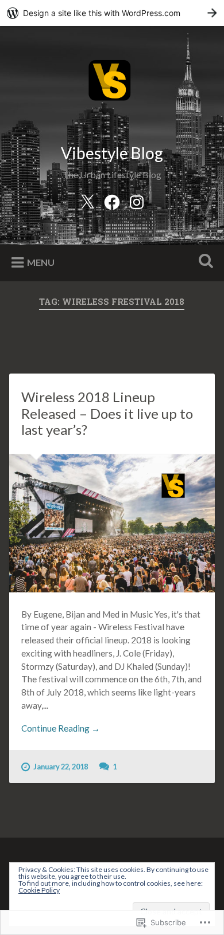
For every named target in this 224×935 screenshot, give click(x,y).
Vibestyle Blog (112, 153)
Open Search (204, 262)
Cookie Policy (39, 890)
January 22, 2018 (60, 766)
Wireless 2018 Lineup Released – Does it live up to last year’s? (107, 413)
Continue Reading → (60, 728)
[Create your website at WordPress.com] (112, 13)
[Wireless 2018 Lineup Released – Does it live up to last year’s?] (112, 523)
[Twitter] (87, 200)
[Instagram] (137, 200)
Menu (41, 262)
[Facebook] (112, 200)
